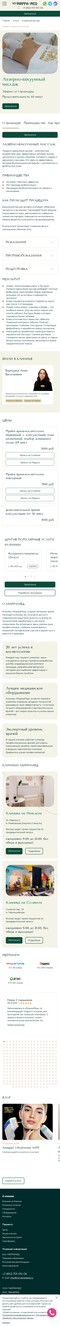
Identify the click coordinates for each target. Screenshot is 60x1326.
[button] (25, 576)
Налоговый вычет (10, 1266)
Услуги (16, 20)
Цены (5, 1230)
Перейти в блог (13, 1180)
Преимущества (34, 123)
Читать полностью (15, 1025)
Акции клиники (9, 1233)
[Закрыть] (56, 1297)
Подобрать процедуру (30, 592)
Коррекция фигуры (31, 20)
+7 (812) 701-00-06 (33, 7)
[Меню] (4, 3)
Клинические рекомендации (15, 1262)
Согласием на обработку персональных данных (25, 1316)
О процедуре (11, 123)
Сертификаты (8, 1241)
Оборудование (9, 1212)
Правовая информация (13, 1258)
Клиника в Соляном (11, 1205)
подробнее (33, 566)
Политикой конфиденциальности (18, 1315)
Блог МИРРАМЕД (11, 1254)
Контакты (6, 1216)
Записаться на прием (12, 1237)
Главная (6, 20)
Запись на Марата (30, 462)
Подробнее (34, 851)
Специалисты (8, 1209)
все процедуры (13, 544)
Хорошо (6, 1322)
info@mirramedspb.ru (21, 1277)
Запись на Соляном (30, 455)
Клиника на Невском (12, 1201)
